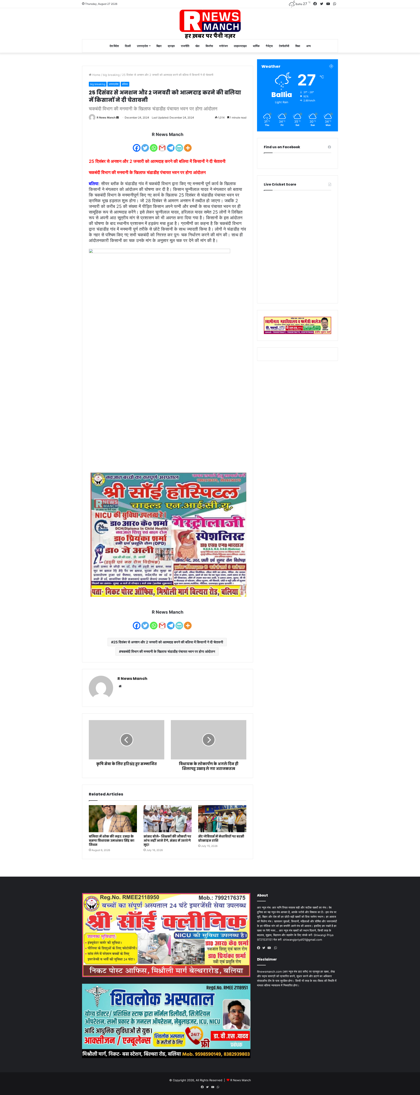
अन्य (308, 46)
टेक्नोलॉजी (284, 46)
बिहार (159, 46)
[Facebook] (136, 145)
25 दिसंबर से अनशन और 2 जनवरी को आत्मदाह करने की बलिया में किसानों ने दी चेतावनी (168, 642)
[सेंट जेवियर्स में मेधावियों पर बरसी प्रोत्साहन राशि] (222, 818)
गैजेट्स (269, 46)
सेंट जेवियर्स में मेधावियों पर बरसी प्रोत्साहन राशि (221, 838)
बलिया (125, 84)
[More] (188, 145)
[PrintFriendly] (179, 145)
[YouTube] (270, 948)
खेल (197, 46)
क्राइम (171, 46)
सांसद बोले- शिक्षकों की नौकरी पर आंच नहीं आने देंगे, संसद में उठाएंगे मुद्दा (167, 840)
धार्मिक (256, 46)
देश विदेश (114, 46)
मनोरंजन (223, 46)
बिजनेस (209, 46)
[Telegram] (171, 145)
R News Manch (106, 117)
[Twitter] (145, 145)
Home (95, 75)
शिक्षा (297, 46)
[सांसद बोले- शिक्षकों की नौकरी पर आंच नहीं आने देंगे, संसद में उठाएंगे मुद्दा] (168, 818)
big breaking (111, 75)
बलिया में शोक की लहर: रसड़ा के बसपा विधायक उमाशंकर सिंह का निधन (111, 840)
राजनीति (185, 46)
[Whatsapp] (154, 145)
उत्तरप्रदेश (142, 46)
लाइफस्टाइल (240, 46)
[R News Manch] (210, 23)
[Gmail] (162, 145)
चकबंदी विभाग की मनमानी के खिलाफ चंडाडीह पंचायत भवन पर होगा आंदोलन (168, 651)
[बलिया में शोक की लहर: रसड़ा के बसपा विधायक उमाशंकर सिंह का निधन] (113, 818)
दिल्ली (128, 46)
